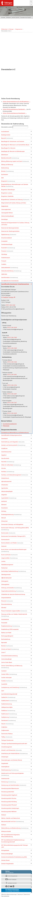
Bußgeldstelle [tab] (4, 206)
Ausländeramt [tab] (5, 131)
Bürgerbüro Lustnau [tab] (6, 193)
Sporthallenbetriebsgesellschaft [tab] (9, 694)
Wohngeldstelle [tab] (5, 850)
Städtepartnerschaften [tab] (6, 707)
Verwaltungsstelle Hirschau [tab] (8, 798)
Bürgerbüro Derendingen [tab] (8, 189)
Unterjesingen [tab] (4, 757)
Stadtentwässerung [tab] (6, 704)
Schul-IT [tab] (3, 652)
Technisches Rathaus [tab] (7, 733)
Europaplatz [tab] (4, 241)
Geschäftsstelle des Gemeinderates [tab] (10, 281)
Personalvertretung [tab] (6, 604)
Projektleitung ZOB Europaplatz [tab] (10, 629)
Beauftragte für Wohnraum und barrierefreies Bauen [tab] (15, 145)
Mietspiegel (6, 426)
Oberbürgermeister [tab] (6, 574)
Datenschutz (27, 894)
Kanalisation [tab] (4, 508)
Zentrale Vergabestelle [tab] (7, 863)
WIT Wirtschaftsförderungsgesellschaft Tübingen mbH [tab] (14, 846)
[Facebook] (6, 886)
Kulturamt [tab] (3, 546)
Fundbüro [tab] (3, 264)
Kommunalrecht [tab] (5, 539)
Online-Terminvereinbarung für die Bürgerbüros (16, 101)
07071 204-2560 (10, 305)
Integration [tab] (4, 494)
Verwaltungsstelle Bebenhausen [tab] (10, 788)
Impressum (20, 894)
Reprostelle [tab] (4, 642)
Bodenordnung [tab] (5, 168)
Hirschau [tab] (3, 468)
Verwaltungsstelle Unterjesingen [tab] (10, 808)
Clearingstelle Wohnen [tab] (7, 213)
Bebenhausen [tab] (4, 154)
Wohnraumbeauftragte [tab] (7, 853)
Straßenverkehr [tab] (5, 730)
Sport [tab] (2, 690)
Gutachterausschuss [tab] (6, 451)
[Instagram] (9, 886)
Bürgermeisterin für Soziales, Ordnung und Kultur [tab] (13, 203)
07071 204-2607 (12, 394)
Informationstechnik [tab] (6, 481)
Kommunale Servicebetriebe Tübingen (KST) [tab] (13, 536)
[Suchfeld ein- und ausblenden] (31, 1)
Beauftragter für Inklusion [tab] (8, 148)
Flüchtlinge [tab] (4, 254)
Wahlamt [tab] (3, 815)
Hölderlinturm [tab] (5, 478)
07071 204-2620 (12, 413)
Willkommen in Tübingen (7, 29)
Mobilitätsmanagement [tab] (7, 564)
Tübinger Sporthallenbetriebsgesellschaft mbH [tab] (14, 743)
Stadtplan (8, 17)
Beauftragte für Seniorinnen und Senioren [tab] (12, 141)
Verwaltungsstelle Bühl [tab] (7, 791)
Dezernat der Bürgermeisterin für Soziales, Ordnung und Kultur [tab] (15, 223)
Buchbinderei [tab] (4, 174)
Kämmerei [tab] (3, 504)
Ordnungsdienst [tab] (5, 584)
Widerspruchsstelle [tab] (6, 831)
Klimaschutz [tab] (4, 521)
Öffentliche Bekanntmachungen (9, 894)
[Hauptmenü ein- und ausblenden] (31, 4)
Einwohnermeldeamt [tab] (6, 238)
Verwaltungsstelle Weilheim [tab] (8, 811)
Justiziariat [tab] (4, 501)
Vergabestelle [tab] (4, 763)
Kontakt (3, 17)
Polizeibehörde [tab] (5, 619)
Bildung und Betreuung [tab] (7, 164)
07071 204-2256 (12, 385)
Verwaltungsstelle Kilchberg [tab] (9, 801)
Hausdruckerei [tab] (5, 458)
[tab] (16, 138)
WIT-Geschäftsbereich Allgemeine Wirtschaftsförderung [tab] (10, 835)
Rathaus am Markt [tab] (6, 632)
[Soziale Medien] (16, 886)
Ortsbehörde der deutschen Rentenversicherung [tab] (13, 594)
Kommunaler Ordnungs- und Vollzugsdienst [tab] (12, 524)
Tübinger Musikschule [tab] (7, 740)
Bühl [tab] (2, 178)
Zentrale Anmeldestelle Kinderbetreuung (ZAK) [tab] (14, 857)
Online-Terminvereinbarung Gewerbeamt (14, 113)
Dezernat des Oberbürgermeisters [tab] (10, 231)
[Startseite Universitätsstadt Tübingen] (6, 3)
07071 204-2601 (12, 374)
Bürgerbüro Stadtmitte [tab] (7, 196)
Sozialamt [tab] (3, 671)
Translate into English (25, 17)
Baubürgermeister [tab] (5, 135)
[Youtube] (11, 886)
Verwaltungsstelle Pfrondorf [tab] (9, 805)
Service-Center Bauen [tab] (6, 662)
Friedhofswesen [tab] (5, 257)
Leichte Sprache (15, 17)
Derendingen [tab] (4, 219)
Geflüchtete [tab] (4, 274)
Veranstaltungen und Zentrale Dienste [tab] (11, 760)
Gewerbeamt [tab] (4, 438)
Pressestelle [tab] (4, 622)
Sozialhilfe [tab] (4, 684)
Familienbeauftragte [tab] (6, 244)
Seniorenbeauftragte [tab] (6, 659)
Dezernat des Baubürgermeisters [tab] (10, 228)
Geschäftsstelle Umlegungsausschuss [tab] (11, 435)
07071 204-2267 (12, 402)
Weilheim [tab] (3, 825)
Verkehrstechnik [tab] (5, 778)
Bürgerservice (18, 29)
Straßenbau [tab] (4, 727)
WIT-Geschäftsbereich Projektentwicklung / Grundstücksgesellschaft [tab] (13, 841)
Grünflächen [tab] (4, 448)
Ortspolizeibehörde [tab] (6, 597)
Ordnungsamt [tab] (4, 581)
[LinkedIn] (13, 886)
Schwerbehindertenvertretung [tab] (9, 655)
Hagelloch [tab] (3, 455)
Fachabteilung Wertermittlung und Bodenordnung (15, 432)
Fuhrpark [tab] (3, 261)
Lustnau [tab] (3, 561)
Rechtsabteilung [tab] (5, 639)
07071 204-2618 (12, 327)
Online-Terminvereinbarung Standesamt (14, 109)
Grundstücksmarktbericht (10, 424)
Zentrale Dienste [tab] (5, 860)
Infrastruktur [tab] (4, 485)
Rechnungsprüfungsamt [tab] (7, 636)
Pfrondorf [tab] (3, 607)
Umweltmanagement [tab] (6, 747)
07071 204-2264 (12, 362)
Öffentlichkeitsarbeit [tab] (6, 578)
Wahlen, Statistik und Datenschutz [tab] (10, 818)
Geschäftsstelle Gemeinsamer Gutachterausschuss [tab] (15, 284)
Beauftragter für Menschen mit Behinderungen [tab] (13, 151)
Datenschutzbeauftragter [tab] (7, 216)
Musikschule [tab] (4, 568)
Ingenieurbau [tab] (4, 488)
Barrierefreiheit (5, 896)
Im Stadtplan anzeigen (7, 297)
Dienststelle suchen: (6, 127)
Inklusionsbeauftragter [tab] (7, 491)
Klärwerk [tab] (3, 518)
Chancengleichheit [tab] (6, 209)
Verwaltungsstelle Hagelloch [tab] (9, 795)
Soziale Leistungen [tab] (6, 677)
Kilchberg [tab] (3, 511)
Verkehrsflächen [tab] (5, 766)
